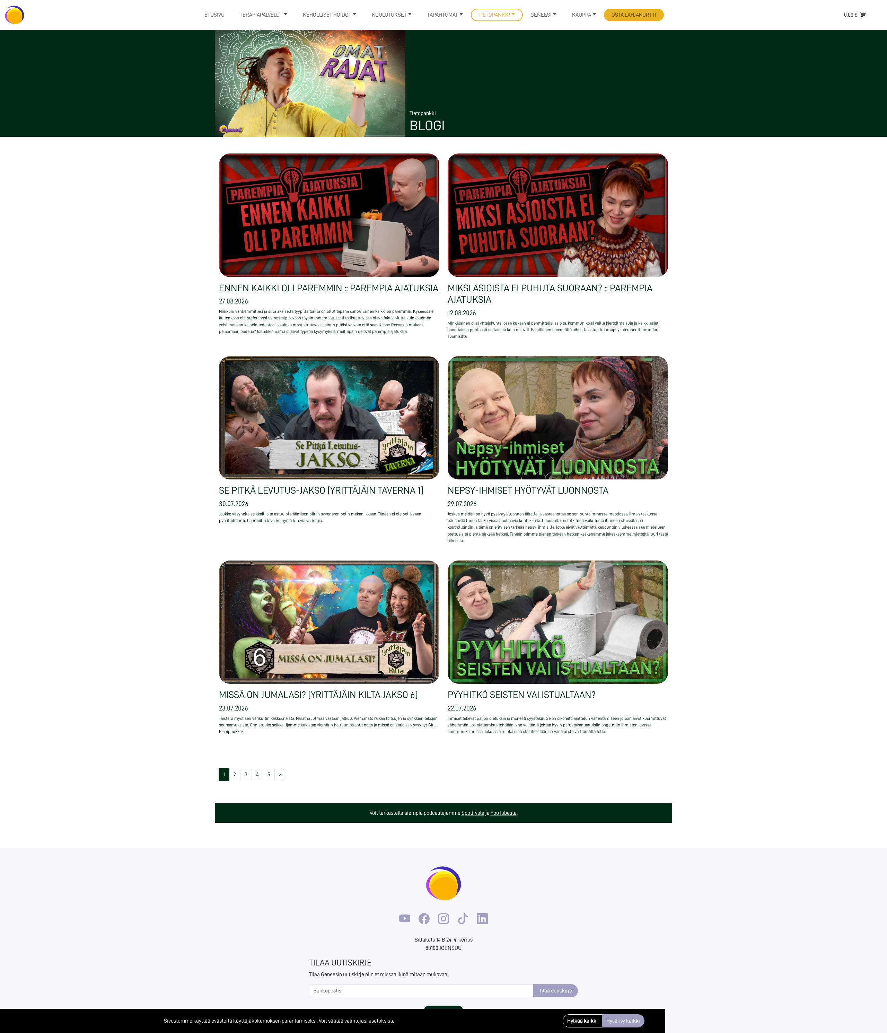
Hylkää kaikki (582, 1021)
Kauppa (582, 15)
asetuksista (382, 1021)
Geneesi (541, 15)
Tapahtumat (443, 15)
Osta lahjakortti (634, 15)
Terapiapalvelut (261, 15)
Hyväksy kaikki (623, 1021)
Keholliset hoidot (327, 15)
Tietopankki (494, 15)
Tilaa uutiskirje (555, 991)
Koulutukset (390, 15)
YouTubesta (504, 813)
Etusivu (214, 15)
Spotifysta (473, 813)
